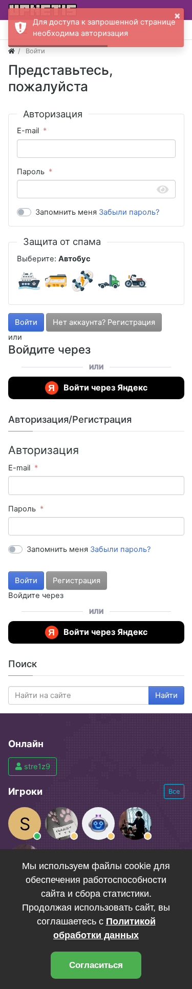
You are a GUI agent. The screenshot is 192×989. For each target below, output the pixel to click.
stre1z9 (36, 766)
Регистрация (76, 580)
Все (174, 791)
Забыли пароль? (129, 212)
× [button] (177, 14)
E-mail (28, 130)
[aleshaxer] (135, 823)
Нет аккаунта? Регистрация (104, 322)
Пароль (31, 171)
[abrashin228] (98, 823)
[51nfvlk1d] (61, 823)
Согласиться (96, 965)
